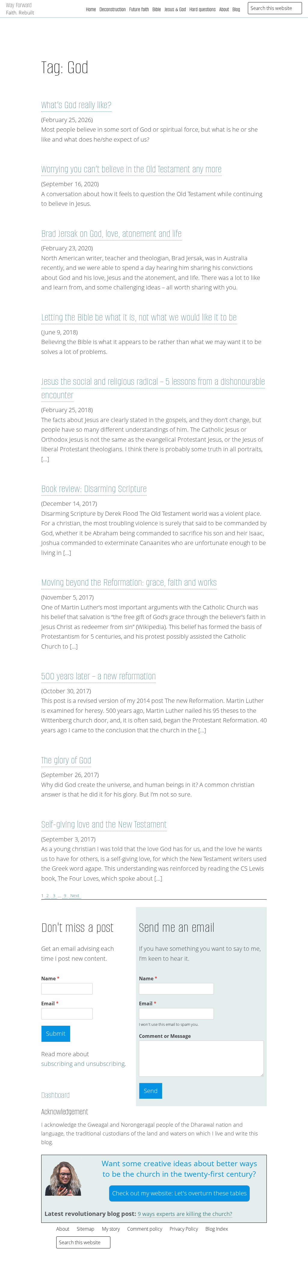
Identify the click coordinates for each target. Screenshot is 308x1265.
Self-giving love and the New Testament (104, 824)
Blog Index (216, 1229)
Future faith (139, 9)
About (224, 9)
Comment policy (144, 1229)
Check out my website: (179, 1193)
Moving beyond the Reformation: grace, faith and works (129, 582)
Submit (56, 1033)
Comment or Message (165, 1036)
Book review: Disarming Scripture (94, 488)
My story (111, 1229)
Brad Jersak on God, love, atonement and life (111, 233)
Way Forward (19, 5)
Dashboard (55, 1095)
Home (91, 9)
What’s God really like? (76, 105)
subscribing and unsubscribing (83, 1064)
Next (74, 895)
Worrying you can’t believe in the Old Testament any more (131, 169)
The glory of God (66, 760)
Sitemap (85, 1229)
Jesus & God (175, 9)
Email (50, 1003)
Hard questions (202, 9)
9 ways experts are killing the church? (185, 1213)
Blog (236, 9)
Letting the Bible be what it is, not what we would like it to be (139, 317)
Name (50, 978)
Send (151, 1091)
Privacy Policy (184, 1229)
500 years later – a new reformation (98, 676)
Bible (156, 9)
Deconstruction (113, 9)
